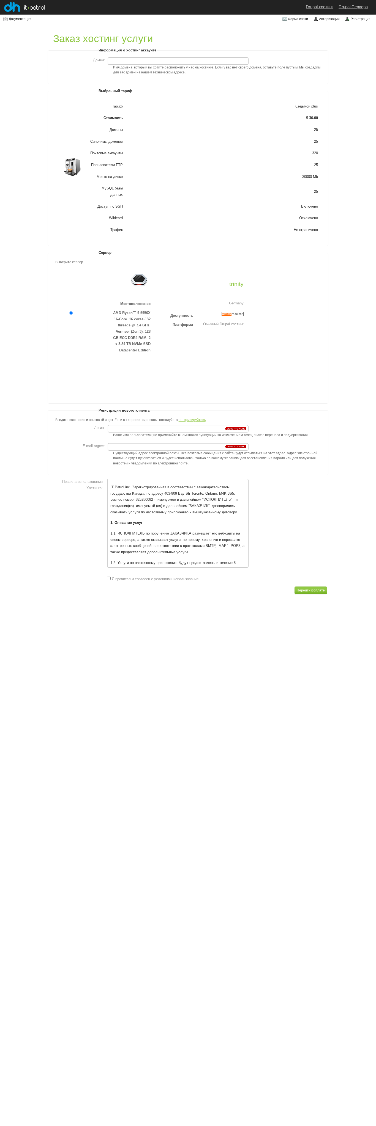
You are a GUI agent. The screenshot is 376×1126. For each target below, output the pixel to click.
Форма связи (298, 19)
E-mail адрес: (94, 446)
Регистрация (360, 19)
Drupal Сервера (353, 7)
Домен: (99, 60)
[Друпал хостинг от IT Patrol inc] (12, 11)
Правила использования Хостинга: (82, 485)
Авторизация (329, 19)
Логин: (99, 428)
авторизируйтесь (192, 420)
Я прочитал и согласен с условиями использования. (155, 579)
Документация (20, 19)
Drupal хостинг (319, 7)
